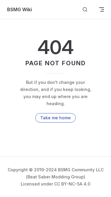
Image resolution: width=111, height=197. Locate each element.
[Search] (85, 9)
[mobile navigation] (101, 9)
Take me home (55, 117)
